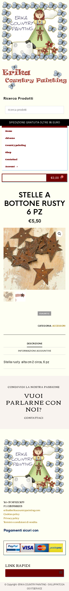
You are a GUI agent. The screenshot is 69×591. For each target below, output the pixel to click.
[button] (59, 234)
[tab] (34, 344)
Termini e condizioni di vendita (20, 522)
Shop (8, 152)
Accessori (58, 325)
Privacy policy (11, 518)
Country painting (15, 145)
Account (10, 166)
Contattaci (11, 159)
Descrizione (34, 343)
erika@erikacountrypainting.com (22, 510)
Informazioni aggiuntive (34, 350)
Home (8, 131)
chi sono (10, 138)
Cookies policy (12, 514)
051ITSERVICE (34, 588)
